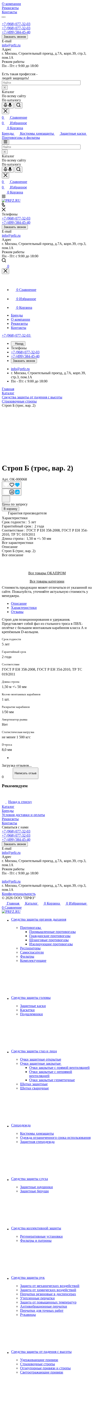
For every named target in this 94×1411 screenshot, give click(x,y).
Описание (19, 603)
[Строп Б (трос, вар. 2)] (47, 433)
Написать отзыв (26, 773)
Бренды (8, 811)
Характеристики (24, 608)
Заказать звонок (15, 36)
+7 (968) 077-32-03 (16, 24)
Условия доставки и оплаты (23, 815)
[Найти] (18, 105)
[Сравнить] (11, 492)
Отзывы (17, 612)
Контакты (9, 823)
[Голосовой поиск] (8, 105)
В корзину (10, 509)
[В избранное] (11, 485)
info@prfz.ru (11, 45)
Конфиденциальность (19, 894)
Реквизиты (10, 819)
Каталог (8, 807)
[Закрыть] (5, 271)
